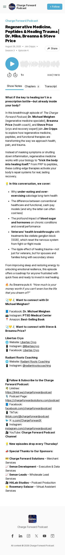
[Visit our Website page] (52, 536)
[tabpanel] (32, 295)
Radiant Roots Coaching (35, 361)
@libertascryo (31, 346)
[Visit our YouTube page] (44, 536)
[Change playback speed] (22, 75)
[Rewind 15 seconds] (9, 75)
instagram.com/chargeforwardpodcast (28, 428)
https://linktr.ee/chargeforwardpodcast (28, 392)
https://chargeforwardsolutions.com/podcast (32, 400)
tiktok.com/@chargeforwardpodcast (27, 416)
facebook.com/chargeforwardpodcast (28, 408)
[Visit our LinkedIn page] (20, 536)
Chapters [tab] (32, 86)
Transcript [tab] (51, 86)
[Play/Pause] (12, 64)
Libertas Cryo (28, 342)
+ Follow (55, 6)
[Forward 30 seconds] (15, 75)
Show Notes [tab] (14, 86)
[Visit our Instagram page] (28, 536)
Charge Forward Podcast (26, 7)
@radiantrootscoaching (37, 365)
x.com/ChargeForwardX (27, 420)
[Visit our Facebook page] (12, 536)
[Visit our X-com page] (36, 536)
